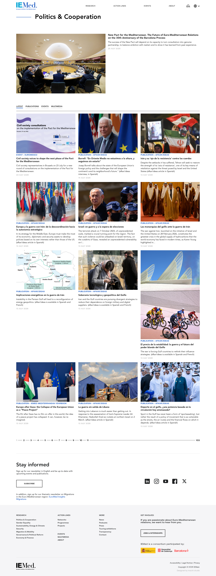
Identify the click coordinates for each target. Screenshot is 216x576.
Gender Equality (23, 523)
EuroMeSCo (31, 155)
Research (90, 6)
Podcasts (103, 523)
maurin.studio (194, 570)
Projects (61, 526)
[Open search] (188, 6)
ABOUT (61, 540)
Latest (19, 106)
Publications (32, 106)
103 (198, 440)
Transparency (105, 532)
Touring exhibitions (107, 529)
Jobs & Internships (152, 533)
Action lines (119, 6)
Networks (62, 520)
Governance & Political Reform (29, 535)
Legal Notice (187, 563)
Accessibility (175, 563)
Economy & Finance (25, 538)
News (101, 520)
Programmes (63, 523)
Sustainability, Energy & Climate (30, 526)
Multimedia (56, 106)
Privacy (197, 563)
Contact (102, 535)
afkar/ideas (100, 155)
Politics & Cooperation (26, 520)
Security (20, 529)
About (172, 6)
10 (81, 440)
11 (88, 440)
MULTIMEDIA (63, 537)
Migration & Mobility (25, 532)
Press (101, 526)
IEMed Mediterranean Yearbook (49, 403)
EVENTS (61, 534)
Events (147, 6)
